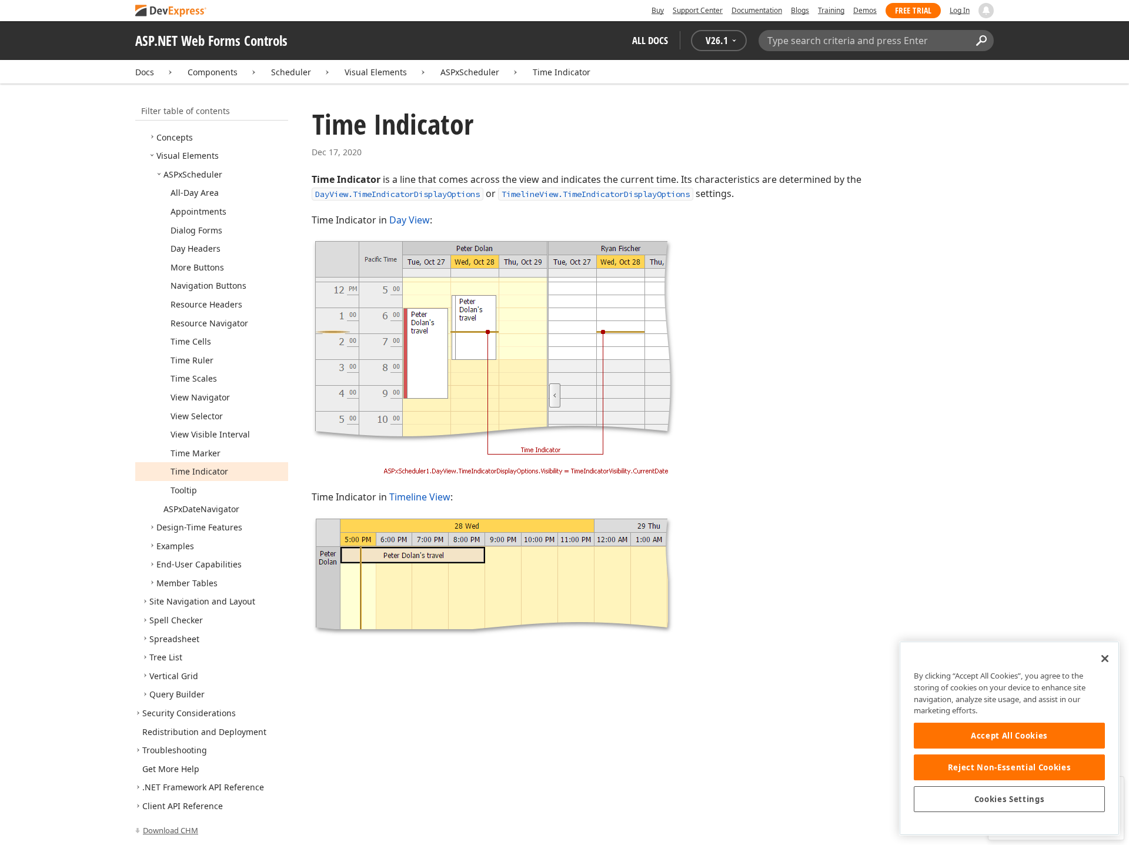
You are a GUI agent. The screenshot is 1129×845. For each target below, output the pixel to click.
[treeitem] (174, 137)
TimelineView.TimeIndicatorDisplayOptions (596, 194)
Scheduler (291, 72)
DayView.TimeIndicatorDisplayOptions (397, 194)
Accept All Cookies (1009, 735)
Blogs (800, 10)
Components (213, 72)
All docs (650, 40)
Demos (865, 10)
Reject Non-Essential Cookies (1009, 767)
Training (831, 10)
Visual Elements (376, 72)
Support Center (698, 10)
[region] (1009, 738)
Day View (409, 219)
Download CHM (170, 830)
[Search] (981, 40)
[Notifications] (986, 10)
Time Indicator (561, 72)
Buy (658, 10)
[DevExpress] (171, 11)
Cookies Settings (1009, 799)
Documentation (756, 10)
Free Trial (913, 10)
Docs (144, 72)
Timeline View (419, 496)
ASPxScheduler (469, 72)
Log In (960, 10)
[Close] (1105, 659)
